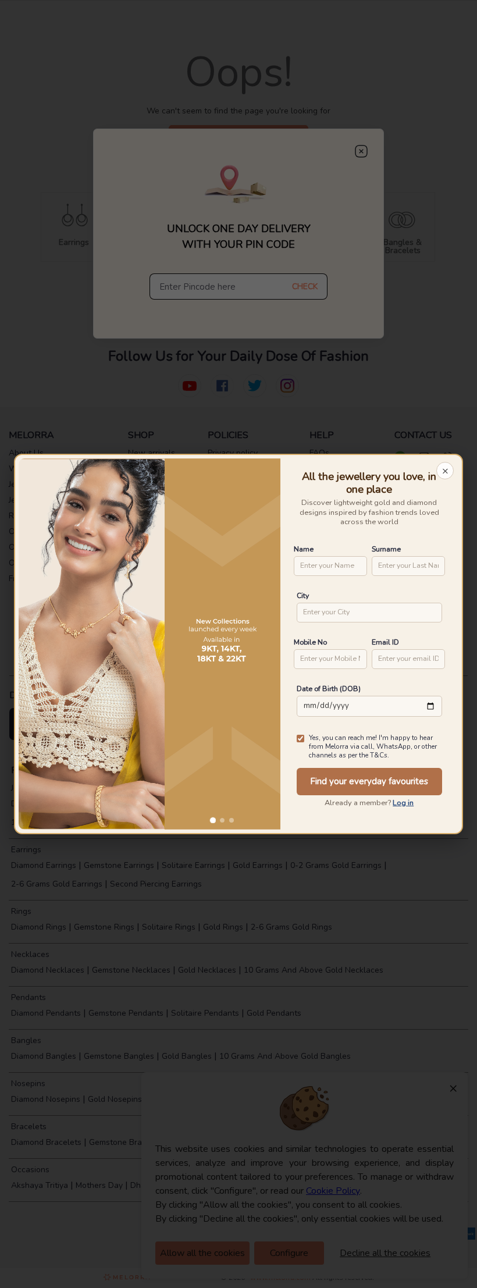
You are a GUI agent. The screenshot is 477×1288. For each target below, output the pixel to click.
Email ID (385, 642)
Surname (386, 549)
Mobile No (310, 642)
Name (304, 549)
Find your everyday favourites (369, 781)
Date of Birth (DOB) (329, 688)
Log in (403, 803)
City (303, 595)
